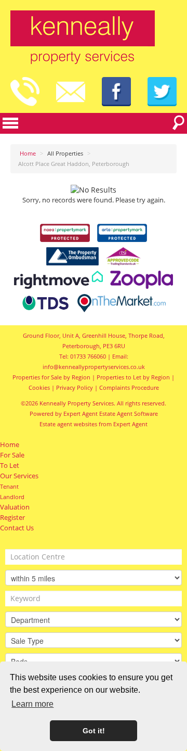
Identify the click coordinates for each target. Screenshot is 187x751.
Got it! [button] (94, 731)
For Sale (12, 455)
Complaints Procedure (129, 387)
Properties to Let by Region (133, 377)
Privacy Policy (74, 387)
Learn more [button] (32, 703)
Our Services (19, 476)
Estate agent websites (68, 424)
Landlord (12, 497)
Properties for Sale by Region (51, 377)
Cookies (39, 387)
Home (9, 444)
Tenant (9, 486)
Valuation (15, 507)
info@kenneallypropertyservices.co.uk (94, 367)
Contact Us (17, 528)
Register (12, 517)
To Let (9, 465)
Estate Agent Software (128, 413)
